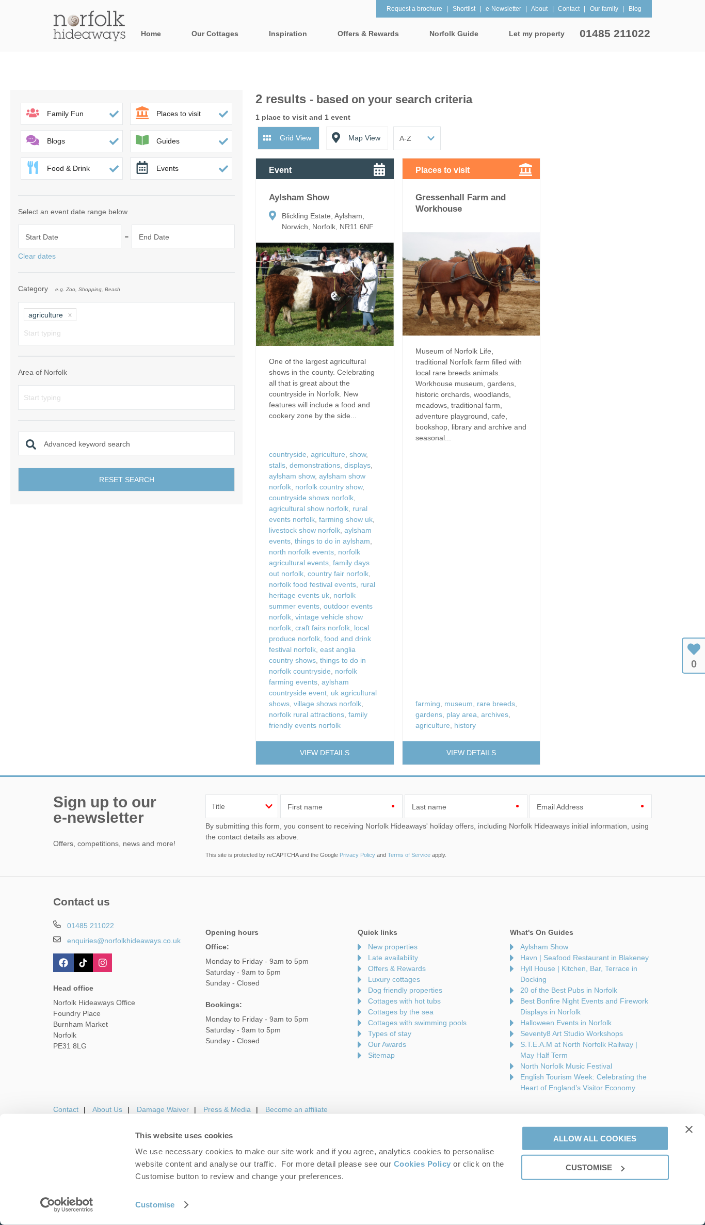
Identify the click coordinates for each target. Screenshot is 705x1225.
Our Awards (387, 1044)
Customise (154, 1204)
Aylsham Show (544, 947)
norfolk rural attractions (306, 714)
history (465, 725)
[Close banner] (689, 1129)
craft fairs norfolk (322, 628)
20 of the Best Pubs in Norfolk (568, 990)
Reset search (126, 479)
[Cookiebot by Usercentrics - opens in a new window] (67, 1205)
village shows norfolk (327, 703)
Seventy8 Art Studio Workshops (571, 1033)
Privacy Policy (357, 855)
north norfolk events (301, 552)
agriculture (328, 454)
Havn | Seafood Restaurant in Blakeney (584, 957)
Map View (364, 138)
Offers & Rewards (397, 968)
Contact (65, 1109)
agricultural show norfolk (308, 508)
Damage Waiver (163, 1109)
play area (461, 714)
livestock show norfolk (304, 530)
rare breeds (496, 703)
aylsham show (292, 476)
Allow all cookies (594, 1138)
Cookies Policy (422, 1163)
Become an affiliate (296, 1109)
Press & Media (227, 1109)
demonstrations (315, 465)
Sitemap (381, 1055)
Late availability (393, 957)
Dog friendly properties (405, 990)
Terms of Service (409, 855)
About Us (107, 1109)
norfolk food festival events (312, 584)
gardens (428, 714)
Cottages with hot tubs (404, 1001)
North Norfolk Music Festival (566, 1066)
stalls (277, 465)
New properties (393, 947)
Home (151, 33)
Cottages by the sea (401, 1012)
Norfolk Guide (453, 33)
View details (324, 753)
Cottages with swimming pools (417, 1023)
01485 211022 (615, 33)
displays (357, 465)
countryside (288, 454)
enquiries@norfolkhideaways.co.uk (124, 940)
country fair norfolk (338, 573)
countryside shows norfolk (311, 498)
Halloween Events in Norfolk (566, 1023)
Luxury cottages (394, 979)
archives (494, 714)
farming (427, 703)
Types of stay (389, 1033)
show (357, 454)
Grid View (295, 138)
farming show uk (346, 519)
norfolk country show (328, 487)
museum (458, 703)
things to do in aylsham (332, 541)
